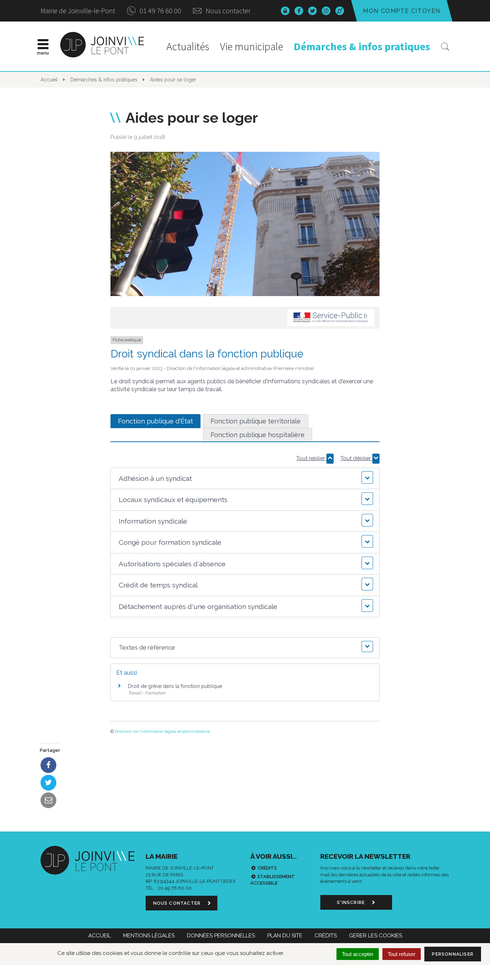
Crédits (267, 868)
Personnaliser (452, 954)
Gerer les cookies (375, 935)
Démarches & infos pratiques (362, 46)
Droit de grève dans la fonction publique (175, 686)
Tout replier (311, 458)
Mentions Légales (149, 935)
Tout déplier (356, 458)
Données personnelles (221, 935)
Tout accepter (357, 954)
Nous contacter (227, 10)
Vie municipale (251, 46)
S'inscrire (351, 902)
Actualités (187, 46)
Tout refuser (401, 954)
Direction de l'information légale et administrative (162, 731)
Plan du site (284, 935)
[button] (244, 478)
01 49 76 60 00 (159, 10)
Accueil (99, 935)
